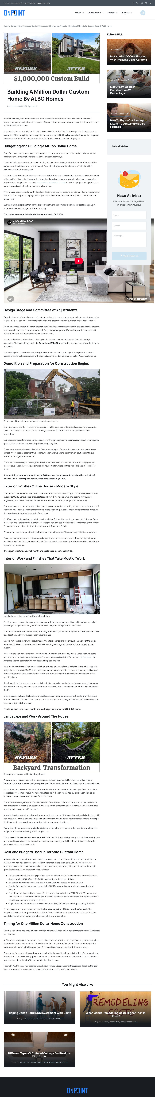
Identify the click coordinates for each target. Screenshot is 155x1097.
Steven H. (34, 106)
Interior (65, 1062)
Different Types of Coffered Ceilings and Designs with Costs (39, 1054)
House (58, 1018)
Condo (29, 1018)
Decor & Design (49, 1062)
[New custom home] (52, 34)
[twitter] (137, 3)
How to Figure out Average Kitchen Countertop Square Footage (128, 124)
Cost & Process (49, 1018)
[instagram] (142, 3)
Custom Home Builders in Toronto (50, 182)
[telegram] (150, 3)
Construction (38, 1018)
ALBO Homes (86, 657)
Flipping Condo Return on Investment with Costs (39, 1013)
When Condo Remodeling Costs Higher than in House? (116, 1014)
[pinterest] (146, 3)
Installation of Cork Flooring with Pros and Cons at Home (128, 58)
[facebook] (133, 3)
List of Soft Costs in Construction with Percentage (123, 90)
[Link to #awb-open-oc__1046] (142, 12)
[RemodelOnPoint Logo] (14, 10)
